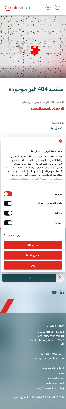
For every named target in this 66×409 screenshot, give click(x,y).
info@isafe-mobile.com (49, 358)
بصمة (15, 182)
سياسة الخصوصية (54, 182)
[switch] (8, 203)
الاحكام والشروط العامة (31, 182)
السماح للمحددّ (33, 255)
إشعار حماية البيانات (55, 383)
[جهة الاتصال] (57, 7)
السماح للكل (33, 245)
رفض (33, 265)
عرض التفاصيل (14, 235)
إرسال (29, 277)
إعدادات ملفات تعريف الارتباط (50, 388)
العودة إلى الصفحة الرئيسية (47, 108)
